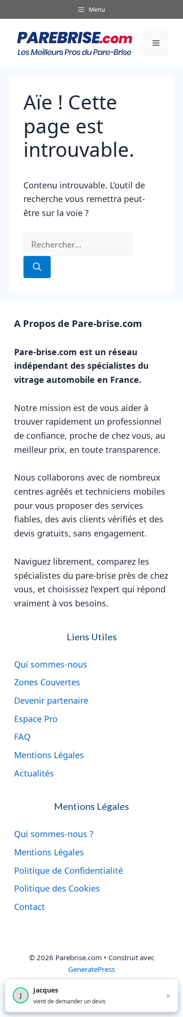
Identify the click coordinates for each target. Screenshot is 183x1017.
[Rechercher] (37, 267)
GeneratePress (91, 969)
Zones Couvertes (47, 682)
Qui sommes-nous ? (53, 833)
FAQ (22, 736)
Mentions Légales (49, 755)
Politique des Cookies (57, 888)
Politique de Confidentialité (68, 870)
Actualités (34, 773)
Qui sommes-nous (50, 664)
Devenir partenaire (51, 700)
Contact (29, 906)
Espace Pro (36, 718)
